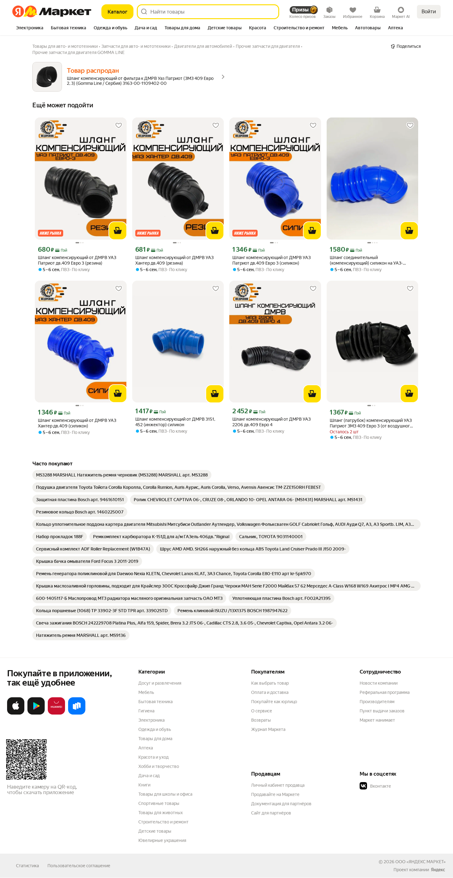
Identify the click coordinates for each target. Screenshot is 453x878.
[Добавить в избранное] (118, 125)
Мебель (146, 692)
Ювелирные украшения (162, 840)
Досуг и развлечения (159, 683)
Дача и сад (149, 775)
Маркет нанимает (377, 720)
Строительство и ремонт (163, 821)
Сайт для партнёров (271, 812)
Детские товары (154, 831)
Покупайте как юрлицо (274, 701)
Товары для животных (160, 812)
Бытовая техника (155, 701)
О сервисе (261, 710)
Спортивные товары (158, 803)
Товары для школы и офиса (165, 794)
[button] (403, 786)
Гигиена (146, 710)
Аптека (145, 747)
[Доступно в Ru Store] (76, 713)
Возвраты (261, 720)
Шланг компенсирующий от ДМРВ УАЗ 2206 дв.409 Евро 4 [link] (271, 422)
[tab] (29, 28)
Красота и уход (153, 757)
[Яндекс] (438, 869)
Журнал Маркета (268, 729)
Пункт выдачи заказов (382, 710)
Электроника (151, 720)
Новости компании (379, 683)
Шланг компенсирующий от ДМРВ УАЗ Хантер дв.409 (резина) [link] (174, 260)
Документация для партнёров (281, 803)
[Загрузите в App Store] (15, 713)
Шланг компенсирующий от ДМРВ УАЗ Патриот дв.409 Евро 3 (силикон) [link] (271, 260)
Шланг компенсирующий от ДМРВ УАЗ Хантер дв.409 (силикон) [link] (77, 423)
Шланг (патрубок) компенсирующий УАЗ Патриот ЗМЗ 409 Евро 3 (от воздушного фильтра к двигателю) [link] (371, 423)
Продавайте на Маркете (275, 794)
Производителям (377, 701)
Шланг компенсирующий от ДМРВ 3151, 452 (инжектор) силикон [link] (175, 422)
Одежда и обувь (154, 729)
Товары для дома (155, 738)
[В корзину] (117, 230)
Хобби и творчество (158, 766)
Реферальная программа (385, 692)
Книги (144, 784)
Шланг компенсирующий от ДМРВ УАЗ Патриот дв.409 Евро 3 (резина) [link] (77, 260)
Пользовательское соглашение (78, 865)
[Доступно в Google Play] (36, 713)
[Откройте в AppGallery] (56, 713)
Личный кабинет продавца (277, 785)
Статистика (27, 865)
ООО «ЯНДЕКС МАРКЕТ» (420, 861)
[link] (121, 475)
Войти (429, 11)
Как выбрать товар (270, 683)
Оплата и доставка (269, 692)
